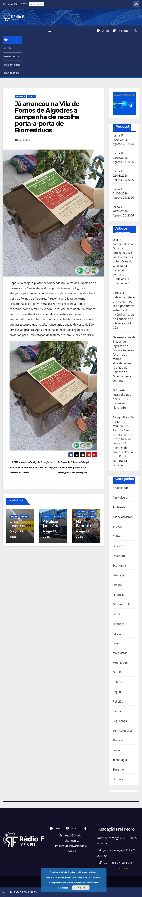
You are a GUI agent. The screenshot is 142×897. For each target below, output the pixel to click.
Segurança (120, 721)
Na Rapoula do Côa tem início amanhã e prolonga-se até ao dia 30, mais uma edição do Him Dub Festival (86, 523)
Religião (118, 701)
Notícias (9, 56)
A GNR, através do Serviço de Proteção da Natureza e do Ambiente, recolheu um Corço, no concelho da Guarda (33, 467)
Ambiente (20, 96)
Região (31, 96)
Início (8, 48)
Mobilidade (120, 663)
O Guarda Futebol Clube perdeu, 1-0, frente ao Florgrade (122, 399)
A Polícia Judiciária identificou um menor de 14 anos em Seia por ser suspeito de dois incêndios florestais (53, 523)
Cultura (81, 511)
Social (117, 750)
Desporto (119, 546)
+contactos (123, 868)
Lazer (91, 511)
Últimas (91, 517)
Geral (116, 614)
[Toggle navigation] (49, 31)
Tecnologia (120, 760)
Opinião (118, 672)
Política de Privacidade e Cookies (71, 848)
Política (118, 682)
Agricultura (120, 497)
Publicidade (12, 64)
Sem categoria (122, 731)
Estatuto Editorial (71, 835)
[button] (135, 31)
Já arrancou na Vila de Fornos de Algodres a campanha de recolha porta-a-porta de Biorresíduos (47, 116)
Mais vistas (120, 653)
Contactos (11, 72)
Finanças (119, 595)
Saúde (117, 711)
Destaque (119, 556)
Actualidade (120, 488)
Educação (119, 575)
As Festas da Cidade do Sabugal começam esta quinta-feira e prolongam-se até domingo (73, 467)
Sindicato (119, 740)
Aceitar (81, 887)
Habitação (119, 624)
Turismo (118, 769)
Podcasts (123, 30)
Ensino (117, 585)
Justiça (47, 517)
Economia (119, 565)
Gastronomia (121, 604)
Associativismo (123, 517)
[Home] (12, 40)
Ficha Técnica (71, 841)
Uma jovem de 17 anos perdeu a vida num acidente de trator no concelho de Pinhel (18, 523)
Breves (14, 517)
